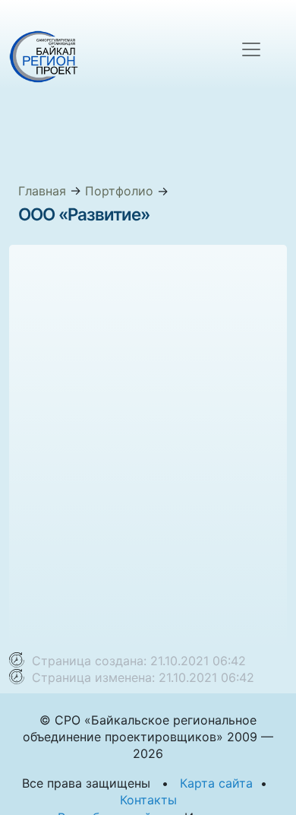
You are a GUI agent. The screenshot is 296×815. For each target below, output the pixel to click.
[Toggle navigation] (251, 49)
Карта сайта (216, 783)
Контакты (148, 799)
